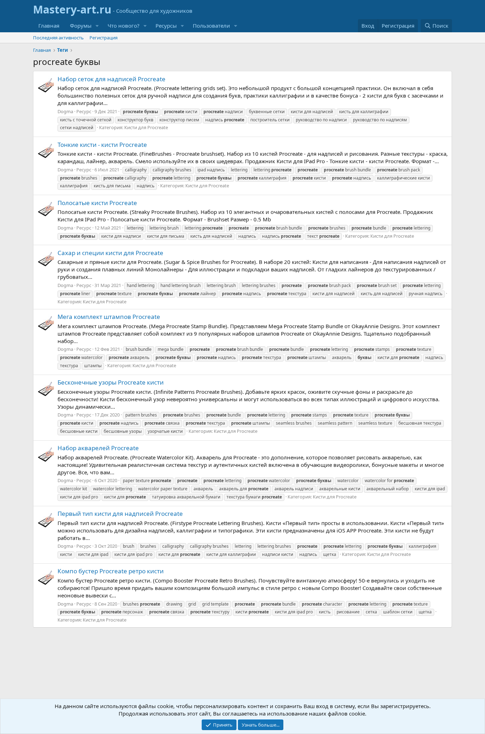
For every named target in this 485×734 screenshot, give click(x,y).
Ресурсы (166, 25)
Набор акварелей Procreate (98, 448)
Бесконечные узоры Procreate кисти (111, 382)
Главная (48, 25)
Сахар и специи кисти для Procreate (110, 253)
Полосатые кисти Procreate (97, 203)
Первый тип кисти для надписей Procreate (120, 513)
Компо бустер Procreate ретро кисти (111, 571)
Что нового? (124, 25)
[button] (97, 25)
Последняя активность (58, 37)
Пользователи (211, 25)
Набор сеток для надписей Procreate (111, 79)
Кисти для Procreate (146, 127)
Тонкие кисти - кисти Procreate (102, 144)
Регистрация (103, 37)
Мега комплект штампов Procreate (109, 317)
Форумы (81, 25)
